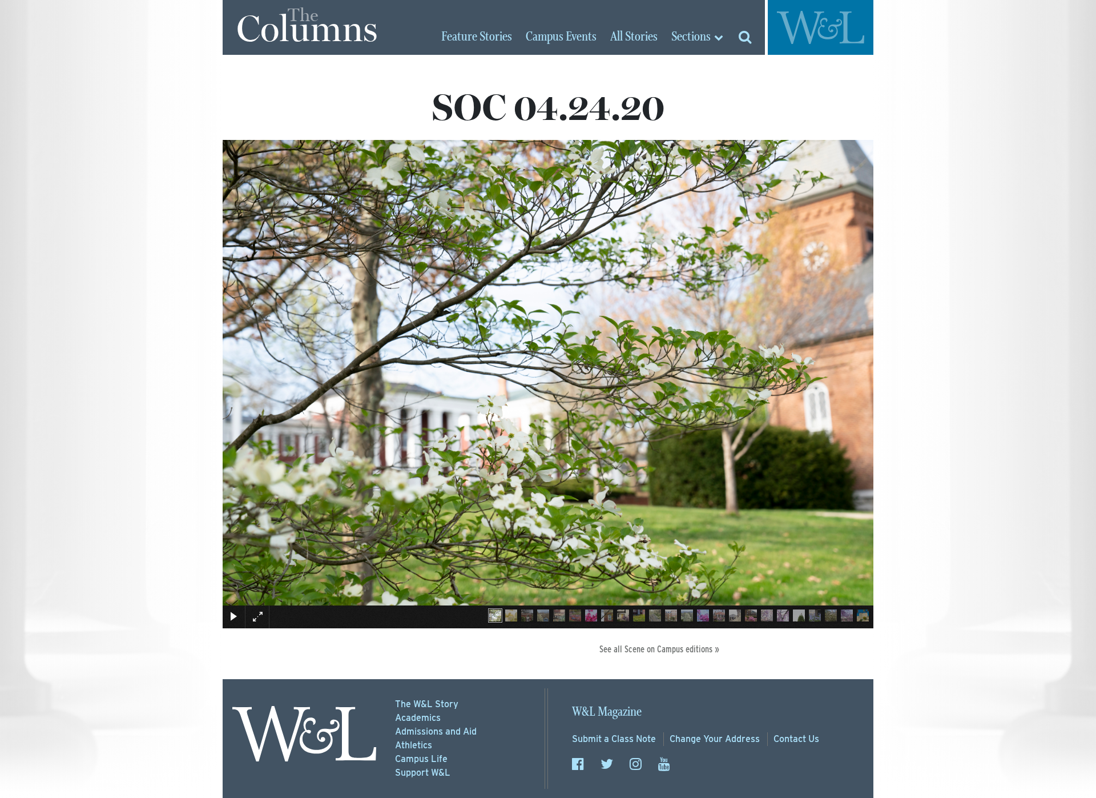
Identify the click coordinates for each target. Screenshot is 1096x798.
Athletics (413, 745)
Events (561, 37)
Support (422, 772)
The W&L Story (426, 704)
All (634, 37)
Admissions (436, 731)
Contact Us (796, 738)
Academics (418, 717)
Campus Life (421, 758)
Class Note (614, 738)
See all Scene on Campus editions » (659, 649)
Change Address (715, 738)
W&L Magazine (607, 712)
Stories (476, 37)
